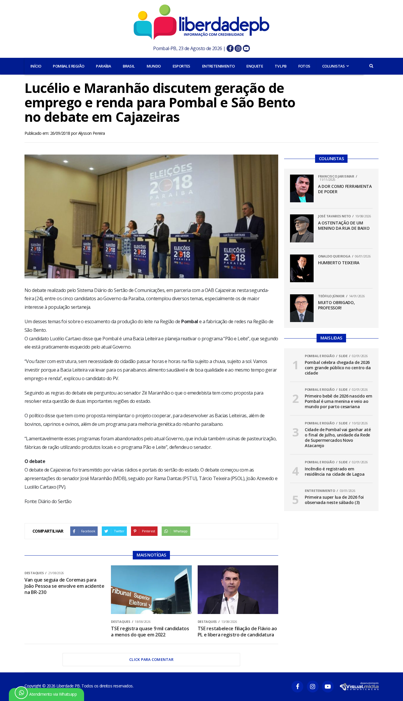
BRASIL (129, 66)
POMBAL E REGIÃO (68, 66)
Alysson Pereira (91, 133)
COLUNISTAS (333, 66)
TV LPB (280, 66)
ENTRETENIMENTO (218, 66)
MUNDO (154, 66)
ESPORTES (181, 66)
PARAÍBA (103, 66)
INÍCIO (35, 66)
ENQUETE (254, 66)
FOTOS (304, 66)
